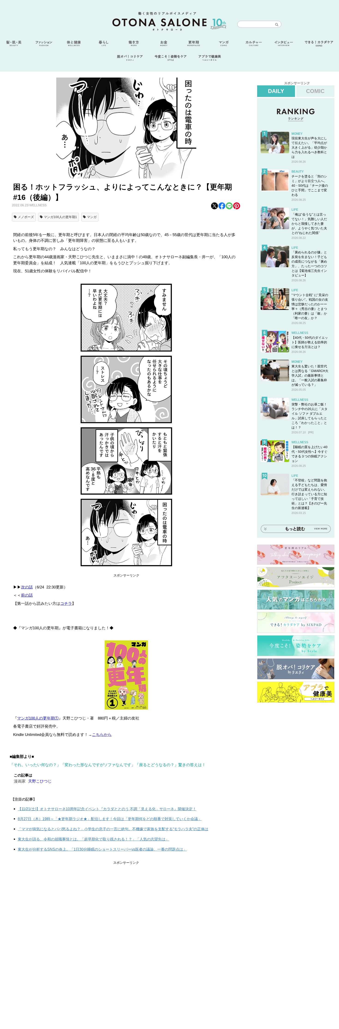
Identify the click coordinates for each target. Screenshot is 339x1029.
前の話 (27, 595)
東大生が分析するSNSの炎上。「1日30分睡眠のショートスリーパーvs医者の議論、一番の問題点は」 (102, 849)
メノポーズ (26, 217)
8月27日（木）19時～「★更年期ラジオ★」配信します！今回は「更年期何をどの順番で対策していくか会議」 (110, 819)
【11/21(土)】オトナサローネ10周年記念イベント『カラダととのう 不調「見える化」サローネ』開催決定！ (107, 809)
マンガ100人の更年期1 (60, 217)
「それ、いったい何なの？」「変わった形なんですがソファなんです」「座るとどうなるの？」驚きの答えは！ (108, 765)
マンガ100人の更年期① (38, 718)
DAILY (276, 91)
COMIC (315, 91)
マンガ (92, 217)
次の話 (27, 587)
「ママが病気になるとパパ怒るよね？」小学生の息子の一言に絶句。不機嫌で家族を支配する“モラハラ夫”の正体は (113, 829)
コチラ (66, 603)
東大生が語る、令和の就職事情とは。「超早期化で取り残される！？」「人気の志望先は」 (93, 839)
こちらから (102, 734)
